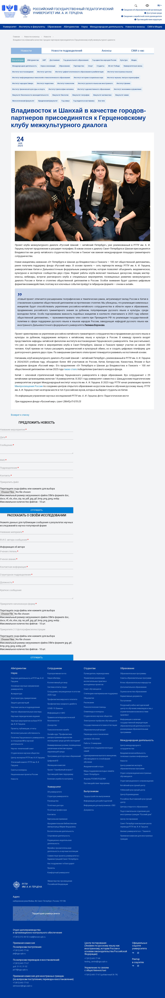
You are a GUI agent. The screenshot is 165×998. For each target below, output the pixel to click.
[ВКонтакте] (134, 953)
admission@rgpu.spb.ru (22, 986)
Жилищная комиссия (56, 765)
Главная (16, 37)
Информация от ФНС (56, 713)
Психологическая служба (58, 730)
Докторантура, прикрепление (23, 698)
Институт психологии (65, 83)
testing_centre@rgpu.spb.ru (95, 962)
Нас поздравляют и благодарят (60, 863)
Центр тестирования (129, 819)
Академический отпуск (94, 766)
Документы (89, 810)
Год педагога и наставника (83, 101)
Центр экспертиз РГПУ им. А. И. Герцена (28, 758)
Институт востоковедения (22, 72)
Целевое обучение (92, 739)
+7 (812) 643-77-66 (21, 950)
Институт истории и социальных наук (88, 78)
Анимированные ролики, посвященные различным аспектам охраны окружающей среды (64, 748)
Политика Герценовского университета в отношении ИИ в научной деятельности (27, 741)
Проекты (51, 868)
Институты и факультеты (32, 26)
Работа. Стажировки (92, 743)
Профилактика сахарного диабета (62, 704)
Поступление (125, 701)
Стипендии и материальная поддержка (101, 694)
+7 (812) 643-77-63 (21, 983)
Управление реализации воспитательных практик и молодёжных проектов (95, 681)
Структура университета (57, 796)
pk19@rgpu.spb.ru (20, 970)
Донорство (52, 725)
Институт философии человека (61, 89)
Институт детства (44, 72)
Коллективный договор (57, 683)
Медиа (134, 60)
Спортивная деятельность (58, 836)
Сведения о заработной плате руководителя (143, 16)
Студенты (100, 66)
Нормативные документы (131, 696)
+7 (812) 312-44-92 (21, 937)
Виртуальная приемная (57, 819)
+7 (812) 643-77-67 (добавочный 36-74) (101, 975)
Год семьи (65, 101)
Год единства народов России (104, 60)
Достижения (55, 60)
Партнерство (79, 66)
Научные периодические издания (25, 716)
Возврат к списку (20, 414)
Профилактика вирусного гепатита (62, 699)
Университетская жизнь (132, 66)
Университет (9, 26)
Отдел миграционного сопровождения (136, 781)
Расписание (89, 703)
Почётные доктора (55, 805)
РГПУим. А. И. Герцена (32, 885)
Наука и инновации (48, 66)
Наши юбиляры (53, 678)
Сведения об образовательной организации (143, 10)
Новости (47, 37)
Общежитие (89, 698)
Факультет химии (122, 95)
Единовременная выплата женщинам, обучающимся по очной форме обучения (100, 759)
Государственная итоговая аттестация (100, 725)
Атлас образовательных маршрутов (135, 683)
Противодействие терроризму (60, 774)
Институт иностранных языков (119, 72)
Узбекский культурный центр (132, 790)
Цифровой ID (52, 761)
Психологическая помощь (95, 707)
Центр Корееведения (129, 794)
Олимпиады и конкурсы (94, 712)
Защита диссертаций (20, 703)
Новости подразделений (66, 50)
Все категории (17, 60)
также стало (70, 369)
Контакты (51, 814)
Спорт (90, 66)
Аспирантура (16, 694)
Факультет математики (102, 95)
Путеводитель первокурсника (96, 673)
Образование (54, 26)
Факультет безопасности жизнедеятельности (30, 95)
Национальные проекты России (24, 774)
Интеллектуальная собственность (25, 733)
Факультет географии (80, 95)
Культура (123, 60)
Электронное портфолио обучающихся (100, 721)
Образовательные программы (133, 673)
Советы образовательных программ (135, 678)
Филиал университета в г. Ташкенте (135, 831)
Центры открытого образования (134, 807)
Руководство (53, 801)
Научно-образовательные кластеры (26, 712)
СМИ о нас (137, 50)
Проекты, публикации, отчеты (23, 729)
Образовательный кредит (95, 730)
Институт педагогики (45, 83)
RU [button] (159, 5)
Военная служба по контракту (60, 779)
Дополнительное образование (133, 687)
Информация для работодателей (98, 801)
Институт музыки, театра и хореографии (123, 78)
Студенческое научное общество (25, 753)
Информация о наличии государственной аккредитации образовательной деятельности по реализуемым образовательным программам (135, 725)
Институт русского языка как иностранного (95, 83)
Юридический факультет (48, 101)
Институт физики (123, 83)
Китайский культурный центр (132, 785)
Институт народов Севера (22, 83)
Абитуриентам (71, 26)
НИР (44, 60)
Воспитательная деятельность (60, 831)
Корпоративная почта (56, 673)
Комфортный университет (58, 873)
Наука (84, 26)
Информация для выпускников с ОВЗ (99, 805)
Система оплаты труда (57, 687)
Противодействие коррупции (149, 19)
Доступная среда (154, 13)
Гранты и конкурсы (19, 770)
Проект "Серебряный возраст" (60, 770)
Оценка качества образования (133, 692)
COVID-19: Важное (55, 708)
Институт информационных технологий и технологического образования (41, 78)
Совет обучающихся (92, 689)
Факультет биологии (60, 95)
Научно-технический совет (22, 749)
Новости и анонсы (135, 26)
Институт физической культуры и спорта (28, 89)
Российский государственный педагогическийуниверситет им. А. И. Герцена (73, 11)
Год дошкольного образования (75, 60)
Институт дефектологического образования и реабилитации (79, 72)
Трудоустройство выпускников (97, 796)
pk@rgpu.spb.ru (19, 954)
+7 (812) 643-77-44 (92, 958)
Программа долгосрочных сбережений (64, 756)
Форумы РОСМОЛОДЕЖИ (95, 779)
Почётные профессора (57, 810)
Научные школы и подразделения (25, 707)
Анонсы (107, 50)
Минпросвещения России (29, 386)
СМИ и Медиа (154, 26)
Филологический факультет (23, 101)
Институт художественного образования (93, 89)
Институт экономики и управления (127, 89)
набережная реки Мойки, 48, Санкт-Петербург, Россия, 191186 (39, 901)
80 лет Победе (114, 66)
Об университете (54, 792)
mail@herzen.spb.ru (37, 937)
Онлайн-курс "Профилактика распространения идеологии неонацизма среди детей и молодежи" (63, 737)
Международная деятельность (106, 26)
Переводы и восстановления (96, 734)
